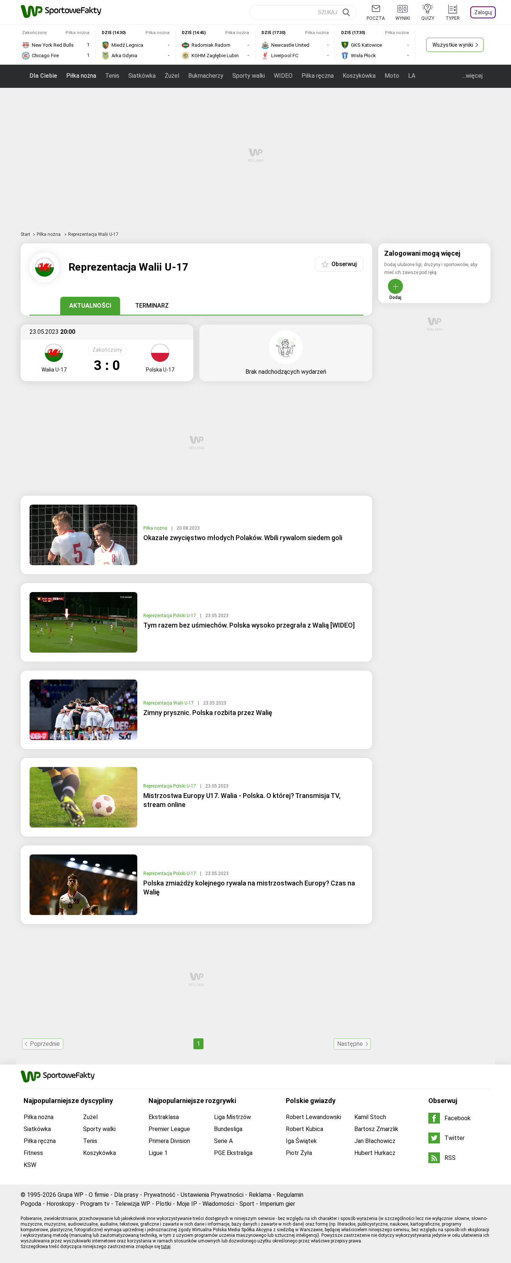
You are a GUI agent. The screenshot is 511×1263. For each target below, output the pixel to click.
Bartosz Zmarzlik (376, 1129)
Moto (392, 75)
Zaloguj (483, 12)
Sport (246, 1203)
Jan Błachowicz (374, 1141)
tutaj (166, 1246)
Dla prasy (126, 1194)
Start (25, 234)
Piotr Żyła (299, 1152)
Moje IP (187, 1203)
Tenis (112, 75)
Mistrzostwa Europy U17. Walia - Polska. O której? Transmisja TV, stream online (241, 800)
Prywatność (159, 1194)
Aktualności (90, 305)
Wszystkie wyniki (452, 45)
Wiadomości (218, 1203)
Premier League (169, 1129)
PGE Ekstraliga (233, 1152)
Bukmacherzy (205, 75)
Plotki (163, 1203)
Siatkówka (142, 75)
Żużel (172, 75)
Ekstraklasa (164, 1117)
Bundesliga (228, 1129)
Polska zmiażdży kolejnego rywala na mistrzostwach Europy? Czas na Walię (249, 887)
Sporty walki (248, 75)
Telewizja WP (132, 1203)
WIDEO (283, 75)
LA (411, 75)
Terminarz (152, 305)
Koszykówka (359, 75)
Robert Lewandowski (313, 1117)
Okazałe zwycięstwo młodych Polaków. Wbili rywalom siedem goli (242, 538)
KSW (30, 1164)
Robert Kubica (304, 1129)
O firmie (99, 1194)
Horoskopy (60, 1203)
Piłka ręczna (318, 75)
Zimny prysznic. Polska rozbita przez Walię (207, 713)
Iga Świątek (301, 1141)
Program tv (95, 1203)
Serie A (223, 1141)
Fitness (33, 1152)
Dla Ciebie (43, 75)
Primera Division (169, 1141)
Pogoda (31, 1203)
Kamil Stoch (370, 1117)
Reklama (260, 1194)
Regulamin (289, 1194)
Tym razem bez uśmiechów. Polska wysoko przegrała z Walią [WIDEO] (249, 625)
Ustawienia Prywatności (212, 1194)
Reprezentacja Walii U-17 (169, 703)
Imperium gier (277, 1203)
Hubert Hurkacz (374, 1152)
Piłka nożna (81, 75)
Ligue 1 (158, 1152)
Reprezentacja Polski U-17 (170, 615)
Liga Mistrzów (232, 1117)
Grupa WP (70, 1194)
